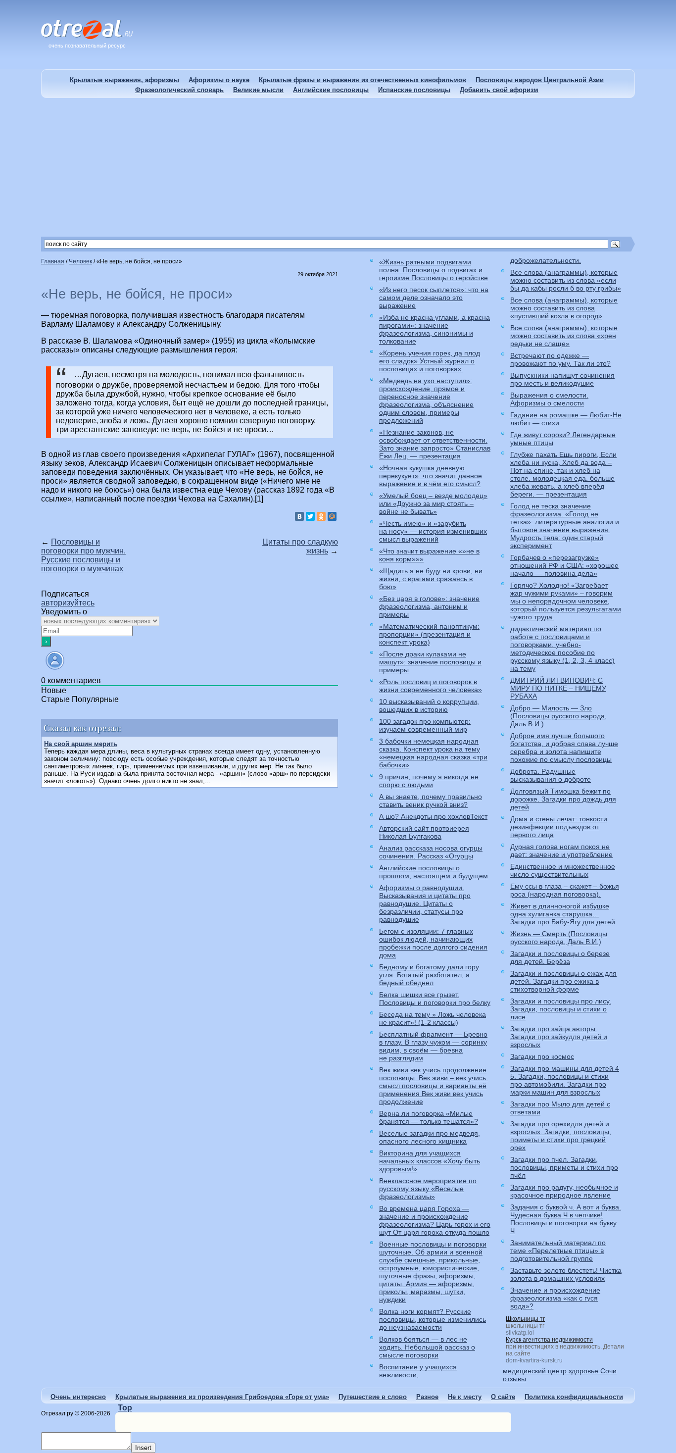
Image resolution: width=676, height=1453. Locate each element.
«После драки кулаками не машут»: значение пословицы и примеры (430, 662)
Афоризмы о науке (219, 80)
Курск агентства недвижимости (549, 1339)
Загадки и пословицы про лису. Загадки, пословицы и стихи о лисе (560, 1009)
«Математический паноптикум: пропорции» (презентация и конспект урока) (429, 634)
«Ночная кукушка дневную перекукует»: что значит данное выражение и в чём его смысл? (430, 476)
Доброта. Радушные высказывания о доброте (550, 775)
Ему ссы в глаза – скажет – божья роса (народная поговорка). (564, 890)
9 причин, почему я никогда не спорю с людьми (429, 781)
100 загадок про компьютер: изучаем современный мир (425, 725)
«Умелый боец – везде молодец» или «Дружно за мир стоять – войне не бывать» (433, 503)
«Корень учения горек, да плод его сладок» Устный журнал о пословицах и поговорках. (429, 361)
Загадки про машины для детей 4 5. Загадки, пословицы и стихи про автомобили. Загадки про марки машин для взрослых (564, 1080)
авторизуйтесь (68, 603)
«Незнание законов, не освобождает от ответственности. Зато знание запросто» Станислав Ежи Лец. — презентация (434, 444)
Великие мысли (258, 90)
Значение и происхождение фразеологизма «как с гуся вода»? (555, 1298)
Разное (427, 1397)
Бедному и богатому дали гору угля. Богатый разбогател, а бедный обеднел (429, 975)
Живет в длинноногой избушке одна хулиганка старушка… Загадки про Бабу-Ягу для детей (562, 914)
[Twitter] (310, 516)
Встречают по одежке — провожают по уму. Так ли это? (560, 359)
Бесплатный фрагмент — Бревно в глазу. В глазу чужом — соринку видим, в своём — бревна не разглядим (433, 1046)
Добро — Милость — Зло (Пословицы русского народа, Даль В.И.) (558, 716)
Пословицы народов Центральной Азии (540, 80)
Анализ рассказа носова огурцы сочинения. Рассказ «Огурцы (431, 852)
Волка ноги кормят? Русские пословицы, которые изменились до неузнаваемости (432, 1319)
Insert (143, 1448)
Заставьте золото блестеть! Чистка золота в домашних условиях (566, 1274)
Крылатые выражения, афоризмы (124, 80)
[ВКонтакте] (299, 516)
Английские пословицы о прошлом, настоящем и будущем (433, 872)
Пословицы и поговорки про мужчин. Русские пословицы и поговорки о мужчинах (83, 555)
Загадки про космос (542, 1056)
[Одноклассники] (321, 516)
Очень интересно (78, 1397)
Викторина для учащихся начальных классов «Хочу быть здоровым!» (429, 1161)
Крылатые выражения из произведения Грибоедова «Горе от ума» (222, 1397)
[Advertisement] (338, 167)
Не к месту (465, 1397)
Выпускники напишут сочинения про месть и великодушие (562, 379)
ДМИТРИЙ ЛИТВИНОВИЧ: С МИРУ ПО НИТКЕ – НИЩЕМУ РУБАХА (558, 688)
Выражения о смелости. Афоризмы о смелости (549, 399)
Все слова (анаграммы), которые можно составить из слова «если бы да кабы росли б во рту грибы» (565, 280)
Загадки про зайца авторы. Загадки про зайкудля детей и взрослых (558, 1037)
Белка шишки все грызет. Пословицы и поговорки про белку (434, 998)
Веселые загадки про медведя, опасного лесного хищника (429, 1137)
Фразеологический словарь (179, 90)
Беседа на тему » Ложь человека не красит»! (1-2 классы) (432, 1018)
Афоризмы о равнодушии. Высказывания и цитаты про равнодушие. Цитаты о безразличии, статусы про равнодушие (425, 903)
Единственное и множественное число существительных (562, 870)
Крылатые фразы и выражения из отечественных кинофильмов (362, 80)
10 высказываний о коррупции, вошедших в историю (429, 705)
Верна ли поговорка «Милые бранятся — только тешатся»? (428, 1117)
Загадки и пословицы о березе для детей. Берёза (560, 957)
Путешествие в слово (372, 1397)
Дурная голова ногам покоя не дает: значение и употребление (561, 850)
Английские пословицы (331, 90)
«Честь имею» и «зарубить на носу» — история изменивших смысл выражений (433, 531)
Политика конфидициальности (574, 1397)
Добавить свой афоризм (499, 90)
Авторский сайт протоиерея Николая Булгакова (424, 832)
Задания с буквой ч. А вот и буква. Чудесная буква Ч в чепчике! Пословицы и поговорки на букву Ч (565, 1219)
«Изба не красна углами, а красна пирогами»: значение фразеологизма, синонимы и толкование (434, 329)
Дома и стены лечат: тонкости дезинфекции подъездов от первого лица (558, 827)
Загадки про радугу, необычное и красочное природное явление (564, 1191)
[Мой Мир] (332, 516)
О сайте (503, 1397)
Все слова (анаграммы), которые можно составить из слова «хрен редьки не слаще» (564, 336)
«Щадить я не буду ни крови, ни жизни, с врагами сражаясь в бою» (431, 579)
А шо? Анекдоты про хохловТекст (433, 816)
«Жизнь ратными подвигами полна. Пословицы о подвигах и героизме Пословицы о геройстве (433, 270)
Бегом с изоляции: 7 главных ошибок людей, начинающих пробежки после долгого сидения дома (433, 943)
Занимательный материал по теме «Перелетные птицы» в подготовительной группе (558, 1250)
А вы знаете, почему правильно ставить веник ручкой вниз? (430, 800)
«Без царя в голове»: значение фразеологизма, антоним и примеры (429, 606)
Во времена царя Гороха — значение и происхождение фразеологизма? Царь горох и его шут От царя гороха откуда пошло (434, 1220)
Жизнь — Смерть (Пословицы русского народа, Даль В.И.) (558, 938)
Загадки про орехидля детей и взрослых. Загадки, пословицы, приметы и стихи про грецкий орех (560, 1136)
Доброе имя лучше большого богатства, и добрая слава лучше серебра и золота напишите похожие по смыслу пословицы (564, 747)
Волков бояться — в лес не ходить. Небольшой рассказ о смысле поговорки (427, 1347)
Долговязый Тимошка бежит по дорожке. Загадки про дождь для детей (563, 799)
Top (125, 1407)
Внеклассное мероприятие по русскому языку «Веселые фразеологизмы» (428, 1189)
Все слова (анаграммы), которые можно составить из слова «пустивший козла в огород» (564, 308)
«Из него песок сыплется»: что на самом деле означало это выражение (433, 297)
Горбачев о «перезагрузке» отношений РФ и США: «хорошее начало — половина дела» (564, 565)
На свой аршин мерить (80, 744)
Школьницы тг (525, 1318)
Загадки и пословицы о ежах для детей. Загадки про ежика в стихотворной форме (563, 981)
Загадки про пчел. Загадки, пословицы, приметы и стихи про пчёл (564, 1167)
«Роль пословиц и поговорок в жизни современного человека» (430, 686)
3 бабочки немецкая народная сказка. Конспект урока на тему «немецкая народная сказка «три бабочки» (433, 753)
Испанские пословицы (414, 90)
